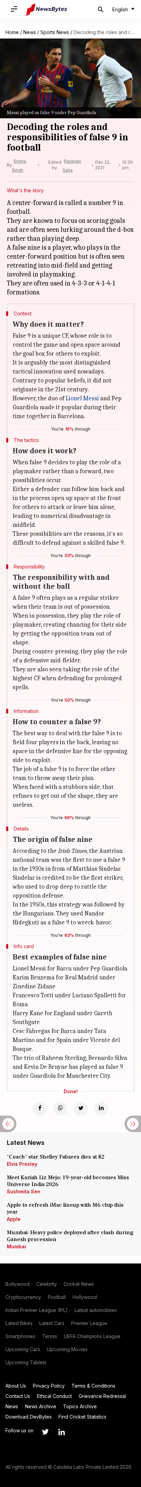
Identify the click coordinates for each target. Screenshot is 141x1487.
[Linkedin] (101, 1109)
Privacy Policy (49, 1386)
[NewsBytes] (46, 9)
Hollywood (85, 1297)
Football (57, 1297)
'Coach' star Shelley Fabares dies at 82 (55, 1156)
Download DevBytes (28, 1417)
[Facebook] (40, 1109)
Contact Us (17, 1396)
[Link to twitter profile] (45, 1432)
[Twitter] (81, 1109)
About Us (15, 1386)
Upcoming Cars (22, 1349)
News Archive (40, 1406)
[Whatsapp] (60, 1109)
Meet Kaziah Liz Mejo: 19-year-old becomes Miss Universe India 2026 (68, 1181)
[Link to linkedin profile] (61, 1432)
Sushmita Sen (23, 1191)
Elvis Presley (22, 1164)
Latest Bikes (19, 1323)
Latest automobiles (96, 1310)
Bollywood (17, 1284)
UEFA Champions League (92, 1336)
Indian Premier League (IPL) (36, 1310)
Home (12, 32)
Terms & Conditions (93, 1386)
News (29, 32)
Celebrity (46, 1284)
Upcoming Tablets (26, 1362)
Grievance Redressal (102, 1396)
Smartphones (20, 1336)
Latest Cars (51, 1323)
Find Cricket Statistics (82, 1417)
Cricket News (79, 1284)
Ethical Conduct (54, 1396)
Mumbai (16, 1246)
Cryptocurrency (23, 1297)
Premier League (89, 1323)
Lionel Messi (82, 398)
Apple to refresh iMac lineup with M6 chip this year (65, 1208)
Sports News (54, 32)
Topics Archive (80, 1406)
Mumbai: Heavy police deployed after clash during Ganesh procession (70, 1236)
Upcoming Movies (67, 1349)
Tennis (49, 1336)
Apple (14, 1219)
